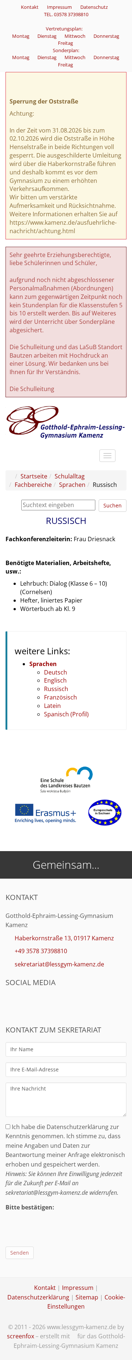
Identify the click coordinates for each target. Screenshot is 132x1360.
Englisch (55, 680)
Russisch (56, 689)
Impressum (59, 7)
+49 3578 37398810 (41, 951)
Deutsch (55, 672)
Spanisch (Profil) (66, 714)
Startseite (34, 476)
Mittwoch (76, 36)
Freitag (66, 43)
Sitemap (87, 1297)
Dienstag (47, 36)
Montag (21, 36)
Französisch (60, 697)
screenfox (20, 1336)
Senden (19, 1252)
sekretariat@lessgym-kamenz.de (59, 964)
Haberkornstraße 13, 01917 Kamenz (64, 938)
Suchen (112, 505)
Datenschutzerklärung (38, 1297)
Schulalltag (70, 476)
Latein (52, 706)
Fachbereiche (33, 485)
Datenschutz (94, 7)
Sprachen (72, 485)
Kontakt (29, 7)
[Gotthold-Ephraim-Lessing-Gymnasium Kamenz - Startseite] (66, 422)
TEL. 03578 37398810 (66, 14)
